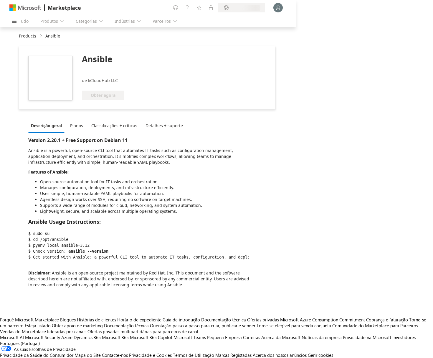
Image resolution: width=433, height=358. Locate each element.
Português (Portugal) (20, 343)
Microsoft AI (12, 337)
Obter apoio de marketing (77, 325)
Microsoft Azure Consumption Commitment (323, 320)
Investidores (404, 337)
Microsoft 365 (115, 337)
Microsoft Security (42, 337)
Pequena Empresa (224, 337)
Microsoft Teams (189, 337)
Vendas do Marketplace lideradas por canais (43, 331)
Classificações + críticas (114, 125)
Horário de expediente (139, 320)
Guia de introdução (181, 320)
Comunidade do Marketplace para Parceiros (375, 325)
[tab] (47, 125)
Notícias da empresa (322, 337)
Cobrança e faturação (387, 320)
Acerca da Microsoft (280, 337)
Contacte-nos (115, 355)
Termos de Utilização (193, 355)
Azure (66, 337)
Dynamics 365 (87, 337)
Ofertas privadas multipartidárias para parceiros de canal (142, 331)
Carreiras (251, 337)
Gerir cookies (320, 355)
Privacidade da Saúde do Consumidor (36, 355)
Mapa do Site (88, 355)
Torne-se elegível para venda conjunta (294, 325)
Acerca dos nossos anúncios (280, 355)
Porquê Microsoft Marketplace (29, 320)
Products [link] (27, 36)
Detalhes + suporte (164, 125)
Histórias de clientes (96, 320)
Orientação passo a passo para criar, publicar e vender (202, 325)
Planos (76, 125)
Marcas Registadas (233, 355)
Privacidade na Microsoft (367, 337)
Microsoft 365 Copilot (151, 337)
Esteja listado (38, 325)
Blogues (68, 320)
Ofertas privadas (263, 320)
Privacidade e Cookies (150, 355)
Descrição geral (46, 125)
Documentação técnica (223, 320)
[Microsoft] (25, 7)
